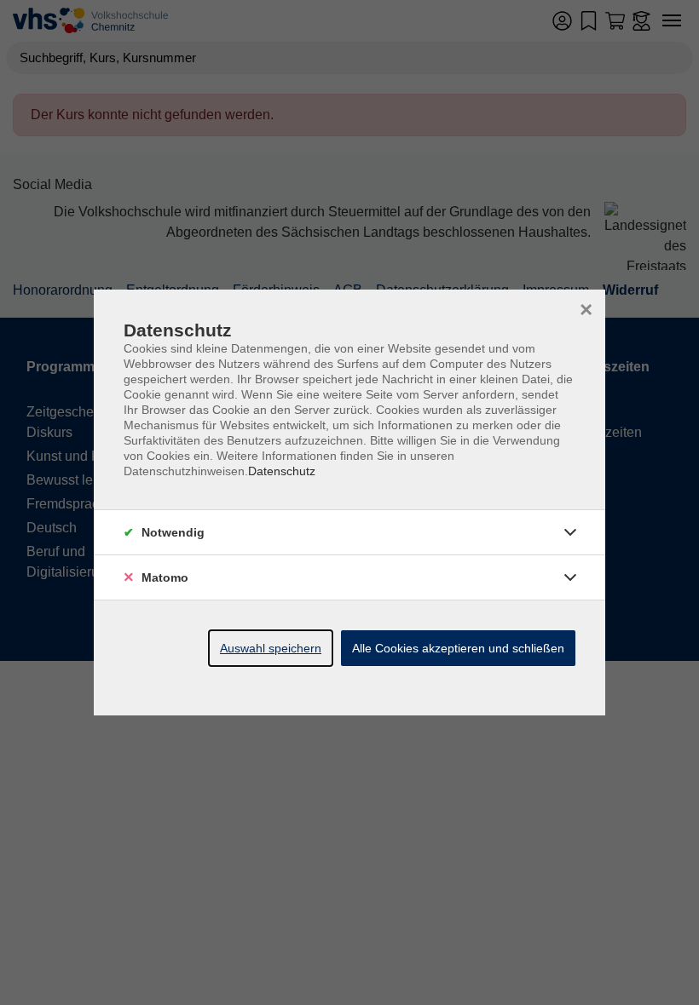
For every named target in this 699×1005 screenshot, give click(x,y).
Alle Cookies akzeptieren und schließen (458, 648)
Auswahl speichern (270, 648)
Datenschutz (281, 471)
